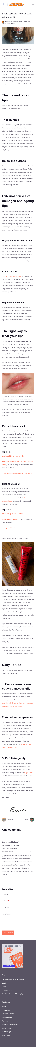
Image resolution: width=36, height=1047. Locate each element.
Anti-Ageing (6, 1010)
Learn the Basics (8, 1014)
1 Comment (11, 23)
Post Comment (8, 932)
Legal (4, 983)
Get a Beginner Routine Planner (13, 979)
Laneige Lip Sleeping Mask (11, 528)
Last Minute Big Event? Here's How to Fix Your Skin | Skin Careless (10, 845)
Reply (31, 851)
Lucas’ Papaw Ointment (10, 519)
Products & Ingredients (10, 1024)
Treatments (6, 1035)
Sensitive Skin (7, 1028)
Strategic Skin (7, 990)
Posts (4, 987)
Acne (4, 1006)
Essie (7, 21)
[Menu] (33, 4)
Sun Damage (6, 1032)
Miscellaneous (7, 1017)
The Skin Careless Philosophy (12, 994)
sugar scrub (28, 773)
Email (6, 901)
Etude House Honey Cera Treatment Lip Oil (17, 473)
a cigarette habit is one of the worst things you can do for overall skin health (17, 703)
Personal (5, 1021)
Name (6, 894)
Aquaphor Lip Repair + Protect (12, 514)
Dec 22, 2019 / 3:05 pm (7, 851)
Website (6, 907)
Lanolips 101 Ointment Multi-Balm (13, 456)
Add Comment (8, 914)
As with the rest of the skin (11, 276)
